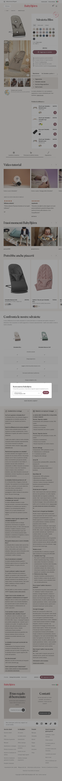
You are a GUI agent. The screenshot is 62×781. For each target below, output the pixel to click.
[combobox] (27, 393)
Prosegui (46, 392)
